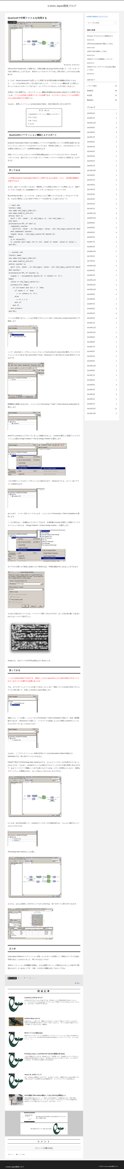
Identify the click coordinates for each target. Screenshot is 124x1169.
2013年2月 (102, 399)
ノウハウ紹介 (13, 978)
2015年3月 (102, 318)
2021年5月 (102, 189)
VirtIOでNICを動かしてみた (97, 51)
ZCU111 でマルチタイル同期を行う (100, 36)
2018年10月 (102, 251)
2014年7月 (102, 347)
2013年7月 (102, 375)
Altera (21, 978)
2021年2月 (102, 204)
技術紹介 (102, 91)
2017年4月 (102, 256)
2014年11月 (102, 332)
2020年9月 (102, 223)
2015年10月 (102, 289)
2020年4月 (102, 237)
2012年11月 (102, 408)
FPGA (26, 978)
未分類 (102, 95)
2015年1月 (102, 323)
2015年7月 (102, 304)
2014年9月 (102, 337)
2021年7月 (102, 180)
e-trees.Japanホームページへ (97, 16)
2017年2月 (102, 261)
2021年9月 (102, 175)
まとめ (32, 124)
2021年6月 (102, 185)
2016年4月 (102, 275)
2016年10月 (102, 266)
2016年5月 (102, 270)
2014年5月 (102, 351)
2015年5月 (102, 308)
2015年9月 (102, 294)
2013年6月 (102, 380)
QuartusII (33, 978)
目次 (41, 110)
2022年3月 (102, 156)
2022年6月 (102, 142)
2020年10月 (102, 218)
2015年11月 (102, 285)
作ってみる (33, 117)
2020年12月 (102, 213)
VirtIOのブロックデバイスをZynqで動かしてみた (101, 68)
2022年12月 (102, 123)
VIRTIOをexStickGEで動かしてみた (100, 44)
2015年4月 (102, 313)
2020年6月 (102, 227)
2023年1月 (102, 118)
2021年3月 (102, 199)
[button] (115, 23)
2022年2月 (102, 161)
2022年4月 (102, 151)
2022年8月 (102, 132)
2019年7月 (102, 242)
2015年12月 (102, 280)
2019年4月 (102, 247)
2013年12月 (102, 366)
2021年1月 (102, 208)
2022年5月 (102, 147)
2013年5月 (102, 385)
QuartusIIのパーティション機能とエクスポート (45, 114)
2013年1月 (102, 404)
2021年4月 (102, 194)
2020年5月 (102, 232)
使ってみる (33, 120)
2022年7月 (102, 137)
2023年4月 (102, 113)
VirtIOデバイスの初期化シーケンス (99, 59)
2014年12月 (102, 327)
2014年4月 (102, 356)
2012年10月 (102, 413)
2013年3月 (102, 394)
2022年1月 (102, 166)
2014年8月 (102, 342)
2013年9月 (102, 370)
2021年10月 (102, 170)
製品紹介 (102, 100)
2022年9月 (102, 127)
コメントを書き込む (44, 1148)
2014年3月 (102, 361)
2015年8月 (102, 299)
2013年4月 (102, 389)
